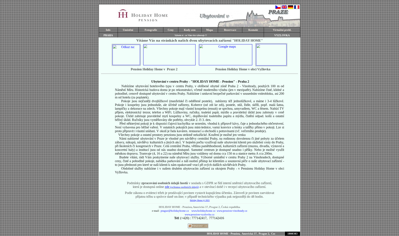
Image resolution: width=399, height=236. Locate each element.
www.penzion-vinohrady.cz (232, 210)
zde (182, 187)
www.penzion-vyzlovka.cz (199, 214)
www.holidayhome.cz (203, 210)
